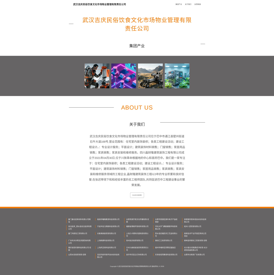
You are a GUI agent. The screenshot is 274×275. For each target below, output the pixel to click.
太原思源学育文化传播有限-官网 (137, 220)
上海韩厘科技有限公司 (105, 240)
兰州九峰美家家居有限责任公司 (137, 249)
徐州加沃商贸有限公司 (134, 240)
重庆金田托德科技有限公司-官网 (79, 249)
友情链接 (197, 4)
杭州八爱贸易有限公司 (192, 226)
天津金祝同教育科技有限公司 (166, 255)
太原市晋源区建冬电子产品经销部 (166, 220)
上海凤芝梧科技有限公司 (106, 247)
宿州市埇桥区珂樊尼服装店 (165, 247)
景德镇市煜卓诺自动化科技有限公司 (195, 220)
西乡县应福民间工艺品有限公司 (166, 235)
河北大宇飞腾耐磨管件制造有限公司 (166, 227)
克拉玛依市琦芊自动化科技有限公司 (108, 256)
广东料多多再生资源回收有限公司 (79, 242)
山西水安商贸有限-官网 (77, 255)
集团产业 (179, 4)
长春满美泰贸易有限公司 (106, 233)
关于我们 (188, 4)
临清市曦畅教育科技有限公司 (108, 219)
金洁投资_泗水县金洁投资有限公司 (80, 227)
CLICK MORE (137, 195)
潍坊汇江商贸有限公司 (163, 240)
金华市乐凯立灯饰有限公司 (136, 255)
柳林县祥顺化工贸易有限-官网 (195, 240)
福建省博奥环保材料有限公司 (137, 226)
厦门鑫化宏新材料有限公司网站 (79, 220)
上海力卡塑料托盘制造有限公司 (137, 235)
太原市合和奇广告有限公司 (194, 255)
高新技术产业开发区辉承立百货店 (195, 235)
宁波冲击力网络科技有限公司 (108, 226)
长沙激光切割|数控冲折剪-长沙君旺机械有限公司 (195, 249)
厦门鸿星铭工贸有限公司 (77, 233)
